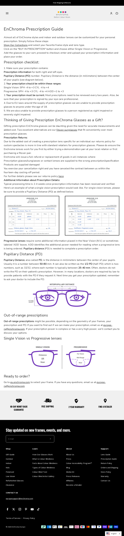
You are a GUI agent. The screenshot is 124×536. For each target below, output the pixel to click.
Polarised (10, 472)
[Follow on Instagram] (19, 509)
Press (68, 459)
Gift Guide (10, 454)
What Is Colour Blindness (43, 459)
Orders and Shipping (109, 467)
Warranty (105, 476)
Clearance (10, 485)
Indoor (9, 463)
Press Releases (73, 476)
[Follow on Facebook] (7, 509)
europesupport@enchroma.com (19, 498)
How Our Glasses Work (42, 454)
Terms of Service (13, 518)
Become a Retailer (74, 485)
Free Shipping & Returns (62, 3)
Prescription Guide (109, 459)
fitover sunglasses (66, 129)
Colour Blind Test (39, 472)
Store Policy (106, 472)
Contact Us (105, 480)
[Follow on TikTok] (38, 509)
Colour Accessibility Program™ (79, 463)
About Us (70, 454)
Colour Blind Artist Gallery (43, 476)
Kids (8, 467)
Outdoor (9, 459)
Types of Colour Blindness (43, 467)
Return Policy (106, 463)
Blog (68, 467)
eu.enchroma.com (20, 382)
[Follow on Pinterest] (26, 509)
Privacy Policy (29, 518)
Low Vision (10, 476)
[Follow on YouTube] (32, 509)
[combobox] (113, 533)
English (114, 533)
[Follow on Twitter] (13, 509)
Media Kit (70, 472)
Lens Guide (105, 454)
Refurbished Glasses (15, 480)
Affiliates (70, 480)
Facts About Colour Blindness (44, 463)
